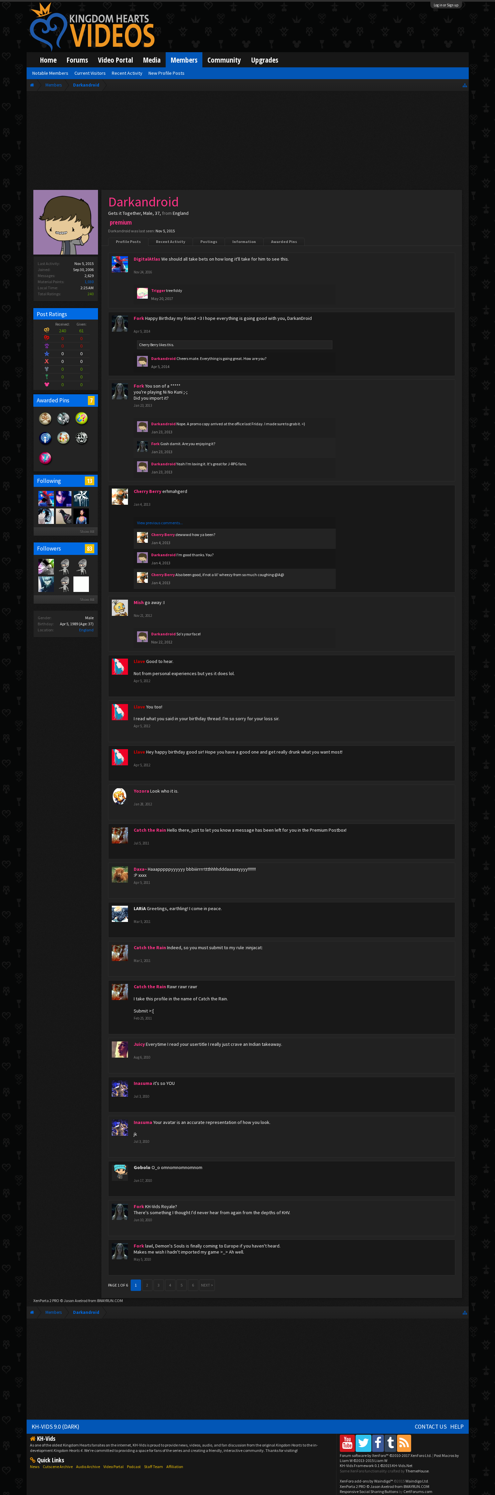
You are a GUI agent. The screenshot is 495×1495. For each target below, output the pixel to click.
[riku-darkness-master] (63, 584)
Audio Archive (88, 1466)
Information (244, 241)
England (86, 629)
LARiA (140, 908)
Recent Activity (170, 241)
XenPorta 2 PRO (46, 1300)
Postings (208, 241)
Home (48, 60)
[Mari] (63, 516)
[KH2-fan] (63, 566)
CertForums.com (417, 1491)
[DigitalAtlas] (46, 498)
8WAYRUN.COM (110, 1300)
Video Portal (115, 60)
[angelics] (81, 566)
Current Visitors (90, 73)
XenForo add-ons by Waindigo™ (366, 1481)
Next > (207, 1285)
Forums (77, 60)
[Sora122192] (81, 584)
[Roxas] (63, 498)
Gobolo (142, 1167)
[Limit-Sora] (46, 566)
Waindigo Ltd (416, 1481)
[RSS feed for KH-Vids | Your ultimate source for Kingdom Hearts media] (404, 1443)
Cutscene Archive (58, 1466)
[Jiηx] (81, 516)
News (34, 1466)
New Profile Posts (166, 73)
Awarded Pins (284, 241)
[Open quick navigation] (465, 85)
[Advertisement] (247, 142)
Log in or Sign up (446, 5)
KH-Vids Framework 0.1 (376, 1465)
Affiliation (174, 1466)
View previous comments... (160, 522)
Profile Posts (128, 241)
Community (224, 60)
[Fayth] (81, 498)
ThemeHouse (417, 1470)
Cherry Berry (148, 344)
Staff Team (153, 1466)
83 (89, 548)
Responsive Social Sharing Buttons (369, 1491)
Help (457, 1426)
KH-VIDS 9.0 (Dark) (55, 1426)
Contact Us (431, 1426)
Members (184, 60)
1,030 (89, 281)
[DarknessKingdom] (46, 516)
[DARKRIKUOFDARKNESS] (46, 584)
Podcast (134, 1466)
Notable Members (50, 73)
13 (89, 481)
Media (152, 60)
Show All (87, 531)
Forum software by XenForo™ (386, 1455)
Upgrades (264, 60)
